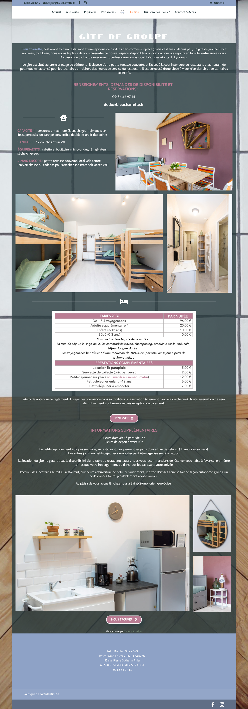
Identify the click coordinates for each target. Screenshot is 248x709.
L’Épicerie (90, 12)
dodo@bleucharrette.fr (124, 104)
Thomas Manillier (133, 631)
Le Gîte (134, 12)
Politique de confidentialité (41, 694)
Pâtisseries (108, 12)
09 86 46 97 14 (123, 97)
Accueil (56, 12)
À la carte (72, 12)
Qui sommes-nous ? (157, 12)
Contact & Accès (185, 12)
